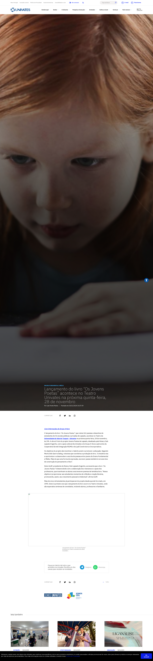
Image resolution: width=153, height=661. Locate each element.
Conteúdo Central (24, 2)
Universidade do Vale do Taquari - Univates (60, 439)
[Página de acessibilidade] (83, 2)
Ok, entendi (146, 656)
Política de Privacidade (36, 2)
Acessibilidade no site (60, 2)
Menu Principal (14, 2)
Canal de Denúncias (48, 2)
